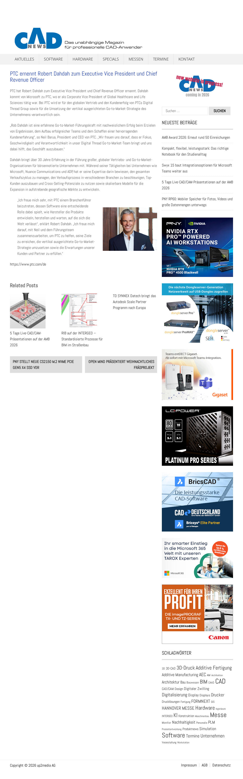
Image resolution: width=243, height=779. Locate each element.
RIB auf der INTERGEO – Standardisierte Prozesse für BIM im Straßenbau (82, 339)
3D (163, 668)
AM (208, 675)
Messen (136, 59)
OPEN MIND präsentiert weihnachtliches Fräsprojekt (121, 364)
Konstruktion (186, 716)
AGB (204, 765)
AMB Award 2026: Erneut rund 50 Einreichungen (196, 137)
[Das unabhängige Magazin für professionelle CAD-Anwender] (20, 23)
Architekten (217, 675)
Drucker (217, 695)
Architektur (170, 682)
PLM (211, 722)
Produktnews (190, 729)
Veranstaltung (169, 742)
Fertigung (185, 702)
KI (175, 715)
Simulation (207, 728)
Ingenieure (221, 708)
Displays (205, 695)
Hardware (83, 59)
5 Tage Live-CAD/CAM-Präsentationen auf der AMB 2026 (30, 339)
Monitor (166, 723)
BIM (203, 681)
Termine (161, 59)
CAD (220, 681)
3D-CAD (171, 668)
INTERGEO (167, 716)
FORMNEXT (200, 701)
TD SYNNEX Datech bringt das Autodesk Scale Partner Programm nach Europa (134, 301)
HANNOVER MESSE (178, 708)
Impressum (189, 765)
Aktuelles (24, 59)
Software (53, 59)
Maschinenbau (202, 716)
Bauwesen (193, 682)
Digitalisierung (174, 695)
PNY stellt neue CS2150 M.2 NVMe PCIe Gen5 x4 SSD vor (43, 364)
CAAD (211, 682)
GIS (213, 702)
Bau (183, 682)
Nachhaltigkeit (183, 722)
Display (193, 695)
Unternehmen (212, 736)
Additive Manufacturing (180, 674)
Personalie (201, 723)
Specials (111, 59)
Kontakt (186, 59)
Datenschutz (221, 765)
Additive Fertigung (214, 668)
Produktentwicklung (172, 729)
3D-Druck (186, 667)
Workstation (183, 742)
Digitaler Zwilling (196, 688)
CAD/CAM (168, 689)
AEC (202, 674)
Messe (218, 715)
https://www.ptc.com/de (28, 264)
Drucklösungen (171, 701)
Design (179, 689)
